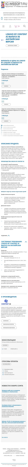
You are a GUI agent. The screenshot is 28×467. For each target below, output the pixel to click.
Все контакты (5, 345)
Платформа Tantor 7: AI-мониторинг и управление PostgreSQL (11, 406)
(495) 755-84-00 (17, 19)
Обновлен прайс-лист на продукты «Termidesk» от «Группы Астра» (11, 391)
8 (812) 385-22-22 (8, 455)
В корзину (6, 86)
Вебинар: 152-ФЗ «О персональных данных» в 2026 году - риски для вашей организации (13, 422)
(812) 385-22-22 (22, 17)
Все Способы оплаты (6, 364)
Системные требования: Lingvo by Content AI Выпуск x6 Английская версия (11, 244)
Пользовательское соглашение (14, 451)
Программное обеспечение (9, 327)
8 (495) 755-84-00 (20, 455)
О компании (5, 320)
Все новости (5, 437)
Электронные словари (12, 45)
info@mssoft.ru (14, 348)
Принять (24, 3)
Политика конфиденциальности (16, 449)
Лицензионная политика (8, 324)
